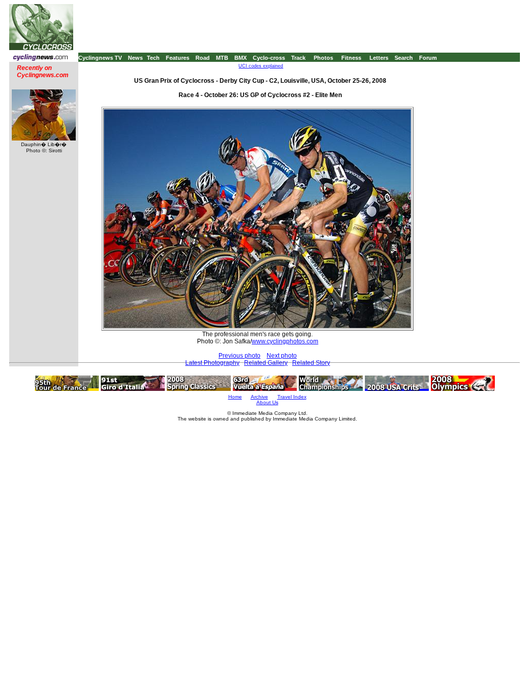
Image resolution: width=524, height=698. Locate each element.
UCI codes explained (260, 65)
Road (202, 58)
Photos (323, 58)
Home (235, 397)
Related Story (311, 362)
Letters (378, 58)
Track (298, 58)
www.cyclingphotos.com (285, 341)
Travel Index (292, 397)
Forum (428, 58)
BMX (240, 58)
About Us (267, 402)
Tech (153, 58)
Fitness (351, 58)
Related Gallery (266, 362)
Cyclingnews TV (100, 58)
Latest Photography (212, 362)
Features (177, 58)
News (135, 58)
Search (404, 58)
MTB (222, 58)
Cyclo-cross (269, 58)
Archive (259, 397)
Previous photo (239, 355)
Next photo (282, 355)
